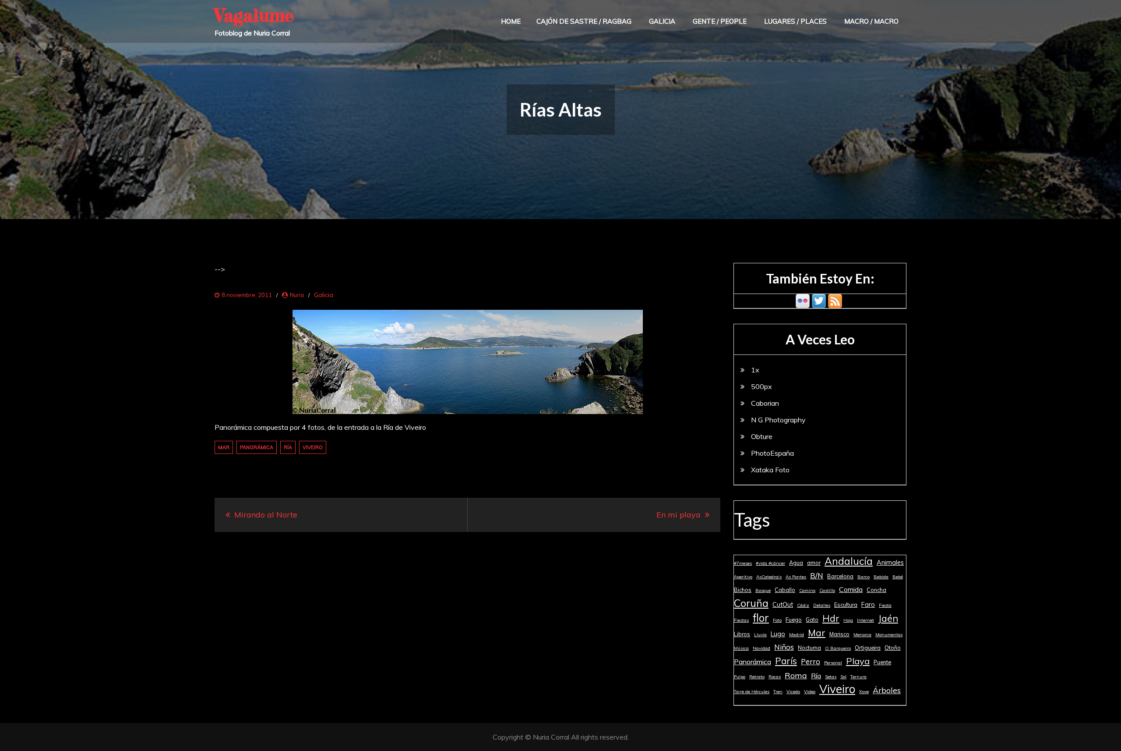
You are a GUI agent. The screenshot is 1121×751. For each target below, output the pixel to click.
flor (761, 618)
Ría (288, 447)
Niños (784, 647)
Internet (865, 620)
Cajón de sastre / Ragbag (583, 21)
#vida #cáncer (770, 563)
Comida (851, 589)
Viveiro (313, 447)
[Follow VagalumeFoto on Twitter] (819, 300)
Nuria (297, 294)
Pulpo (739, 677)
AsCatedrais (769, 577)
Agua (796, 562)
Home (511, 21)
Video (809, 691)
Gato (812, 619)
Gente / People (720, 21)
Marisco (839, 634)
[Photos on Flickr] (803, 300)
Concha (876, 589)
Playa (858, 660)
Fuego (794, 619)
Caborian (765, 403)
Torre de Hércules (751, 691)
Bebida (881, 577)
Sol (843, 677)
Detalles (821, 605)
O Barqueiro (838, 648)
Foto (777, 620)
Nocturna (809, 647)
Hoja (848, 620)
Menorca (862, 635)
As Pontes (796, 577)
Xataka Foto (770, 469)
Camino (807, 590)
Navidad (761, 648)
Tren (778, 691)
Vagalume (254, 15)
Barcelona (840, 576)
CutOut (782, 605)
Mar (223, 447)
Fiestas (741, 620)
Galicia (662, 21)
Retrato (757, 677)
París (786, 660)
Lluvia (760, 635)
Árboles (887, 690)
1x (755, 369)
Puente (882, 662)
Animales (890, 563)
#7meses (743, 563)
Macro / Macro (871, 21)
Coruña (751, 603)
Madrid (796, 635)
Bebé (897, 577)
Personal (833, 663)
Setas (830, 677)
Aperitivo (743, 577)
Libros (742, 634)
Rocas (774, 677)
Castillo (827, 590)
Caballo (785, 589)
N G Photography (778, 419)
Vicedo (793, 691)
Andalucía (849, 561)
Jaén (888, 618)
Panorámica (256, 447)
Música (741, 648)
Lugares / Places (795, 21)
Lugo (778, 634)
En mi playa (678, 515)
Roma (796, 675)
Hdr (830, 618)
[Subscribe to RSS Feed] (835, 300)
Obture (761, 436)
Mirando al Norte (265, 515)
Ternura (858, 677)
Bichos (742, 589)
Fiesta (885, 605)
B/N (816, 575)
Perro (810, 661)
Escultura (845, 604)
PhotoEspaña (772, 453)
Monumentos (888, 635)
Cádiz (803, 605)
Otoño (893, 647)
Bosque (763, 590)
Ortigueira (868, 647)
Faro (868, 605)
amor (814, 562)
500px (761, 386)
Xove (864, 691)
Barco (863, 577)
